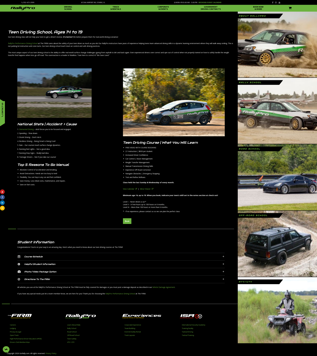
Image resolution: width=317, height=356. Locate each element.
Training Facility (187, 328)
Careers (13, 325)
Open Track (14, 335)
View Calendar (129, 189)
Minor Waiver (146, 189)
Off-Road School (73, 335)
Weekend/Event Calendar (209, 2)
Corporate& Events (163, 7)
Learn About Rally (73, 325)
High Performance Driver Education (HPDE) (26, 339)
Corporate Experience (133, 325)
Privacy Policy (50, 353)
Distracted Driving (26, 129)
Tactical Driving (187, 332)
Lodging (13, 328)
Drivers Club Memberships (20, 342)
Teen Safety (71, 339)
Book (127, 221)
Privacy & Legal (15, 332)
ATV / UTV (70, 342)
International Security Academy (193, 325)
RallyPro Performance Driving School (23, 43)
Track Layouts (130, 335)
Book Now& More (258, 7)
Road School (72, 332)
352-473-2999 (28, 2)
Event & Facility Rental (133, 332)
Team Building (130, 328)
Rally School (71, 328)
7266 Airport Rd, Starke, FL (93, 2)
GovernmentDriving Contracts (211, 7)
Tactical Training (188, 335)
